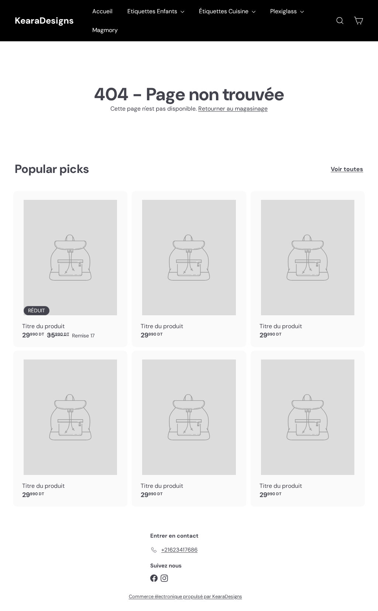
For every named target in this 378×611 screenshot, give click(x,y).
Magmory (105, 30)
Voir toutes (347, 169)
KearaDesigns (44, 20)
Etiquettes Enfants (153, 11)
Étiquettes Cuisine (224, 11)
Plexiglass (284, 11)
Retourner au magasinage (233, 108)
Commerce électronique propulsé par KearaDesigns (185, 596)
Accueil (102, 11)
